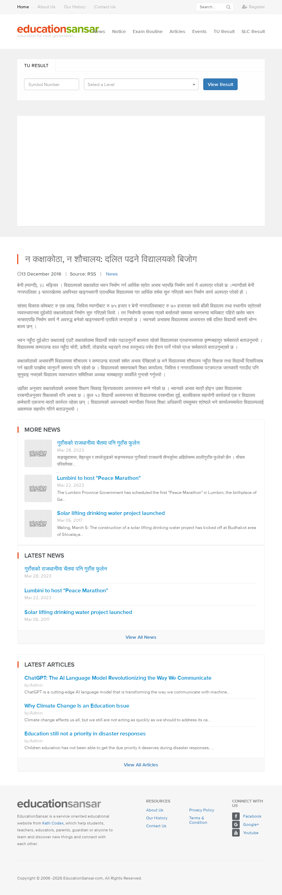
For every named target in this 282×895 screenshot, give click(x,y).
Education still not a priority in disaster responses (85, 733)
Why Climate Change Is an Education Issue (76, 706)
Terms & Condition (198, 820)
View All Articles (141, 764)
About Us (46, 6)
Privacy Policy (201, 810)
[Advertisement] (141, 171)
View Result (220, 84)
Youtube (251, 832)
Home (23, 6)
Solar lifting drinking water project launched (111, 513)
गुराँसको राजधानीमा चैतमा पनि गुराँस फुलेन (98, 443)
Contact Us (105, 6)
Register (257, 6)
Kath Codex (53, 823)
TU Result (36, 65)
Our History (75, 6)
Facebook (252, 816)
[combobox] (141, 84)
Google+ (251, 824)
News (112, 273)
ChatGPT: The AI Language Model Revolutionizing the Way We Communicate (117, 678)
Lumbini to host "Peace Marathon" (99, 478)
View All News (141, 637)
